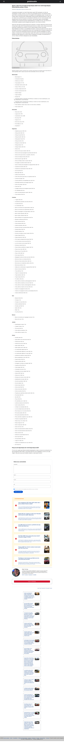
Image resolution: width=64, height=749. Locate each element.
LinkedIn (34, 574)
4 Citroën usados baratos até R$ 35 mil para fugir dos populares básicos (29, 689)
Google (37, 738)
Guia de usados (6, 738)
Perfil (23, 574)
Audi (22, 9)
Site (14, 484)
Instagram (30, 574)
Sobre (11, 738)
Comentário (15, 464)
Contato (26, 574)
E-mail (15, 479)
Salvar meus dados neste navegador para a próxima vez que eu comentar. (26, 489)
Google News (42, 738)
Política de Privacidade (22, 738)
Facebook (34, 738)
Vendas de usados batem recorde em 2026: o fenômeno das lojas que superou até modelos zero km (29, 681)
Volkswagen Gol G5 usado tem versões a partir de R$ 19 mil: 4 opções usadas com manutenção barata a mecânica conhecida (29, 642)
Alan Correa (19, 9)
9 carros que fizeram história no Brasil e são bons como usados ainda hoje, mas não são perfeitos (29, 625)
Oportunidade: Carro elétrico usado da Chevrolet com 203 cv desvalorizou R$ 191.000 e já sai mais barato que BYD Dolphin (29, 651)
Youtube (47, 738)
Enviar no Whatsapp (32, 581)
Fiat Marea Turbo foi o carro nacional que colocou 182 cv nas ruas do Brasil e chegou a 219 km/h (29, 705)
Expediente (15, 738)
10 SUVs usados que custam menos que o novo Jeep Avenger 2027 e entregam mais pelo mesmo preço (29, 633)
